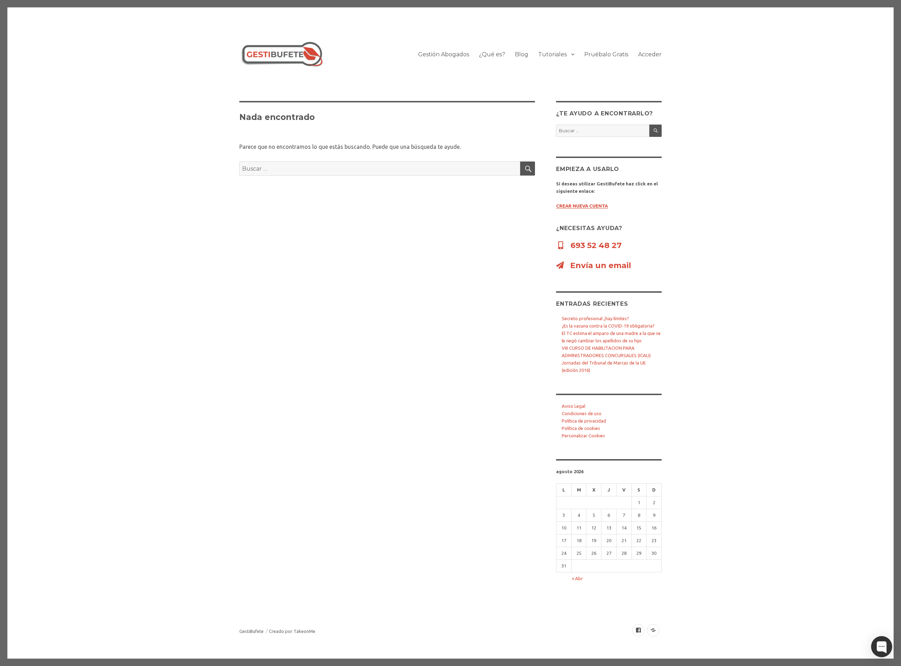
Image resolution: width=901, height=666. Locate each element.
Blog (521, 54)
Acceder (650, 54)
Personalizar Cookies (583, 435)
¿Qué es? (492, 54)
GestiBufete (251, 631)
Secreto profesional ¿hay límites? (595, 318)
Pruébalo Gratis (606, 54)
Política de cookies (581, 428)
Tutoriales (552, 54)
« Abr (577, 578)
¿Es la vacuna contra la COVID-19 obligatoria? (608, 325)
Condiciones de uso (581, 413)
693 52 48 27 (595, 245)
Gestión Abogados (443, 54)
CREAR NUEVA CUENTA (582, 205)
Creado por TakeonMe (292, 631)
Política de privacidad (584, 420)
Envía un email (599, 265)
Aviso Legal (573, 406)
